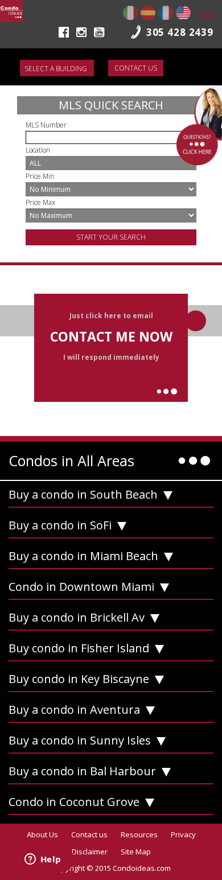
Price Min (40, 176)
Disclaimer (90, 851)
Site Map (136, 851)
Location (38, 150)
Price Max (40, 202)
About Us (42, 834)
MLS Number (46, 125)
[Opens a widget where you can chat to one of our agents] (42, 860)
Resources (139, 834)
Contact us (135, 68)
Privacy (183, 834)
